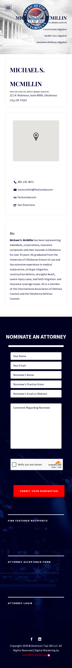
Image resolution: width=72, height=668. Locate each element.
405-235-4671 (26, 182)
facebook (31, 640)
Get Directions (26, 205)
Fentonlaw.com (27, 197)
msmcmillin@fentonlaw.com (35, 189)
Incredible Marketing (34, 655)
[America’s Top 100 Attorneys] (36, 17)
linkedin (39, 640)
